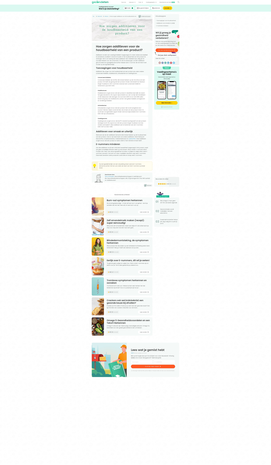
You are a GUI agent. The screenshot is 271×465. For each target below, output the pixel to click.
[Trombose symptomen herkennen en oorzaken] (98, 286)
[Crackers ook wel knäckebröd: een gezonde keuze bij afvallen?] (98, 306)
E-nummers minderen (162, 26)
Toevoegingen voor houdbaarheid (166, 20)
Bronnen (149, 185)
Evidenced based (145, 16)
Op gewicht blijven (144, 8)
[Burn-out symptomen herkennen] (98, 206)
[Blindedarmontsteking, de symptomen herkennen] (98, 246)
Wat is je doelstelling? (109, 9)
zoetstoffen (132, 139)
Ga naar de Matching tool (166, 50)
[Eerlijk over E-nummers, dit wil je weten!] (98, 266)
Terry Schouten (109, 176)
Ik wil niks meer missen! (152, 366)
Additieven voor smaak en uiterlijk (166, 23)
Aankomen (157, 8)
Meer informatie (166, 103)
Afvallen (128, 8)
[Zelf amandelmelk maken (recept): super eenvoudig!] (98, 226)
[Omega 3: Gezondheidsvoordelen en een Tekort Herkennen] (98, 326)
